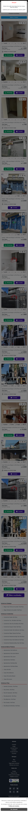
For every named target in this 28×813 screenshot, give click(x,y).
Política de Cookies (14, 806)
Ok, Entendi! (14, 809)
